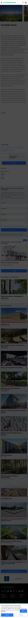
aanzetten (3, 611)
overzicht (3, 610)
